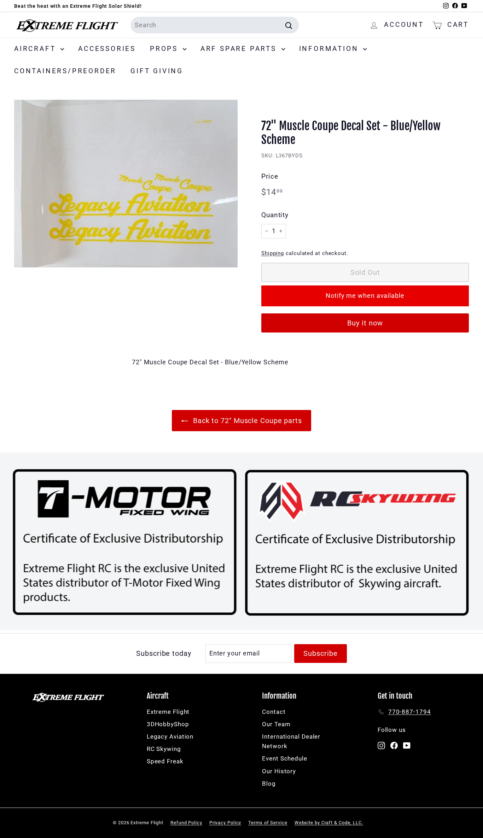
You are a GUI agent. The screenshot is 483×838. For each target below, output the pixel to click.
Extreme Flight (168, 711)
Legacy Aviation (170, 736)
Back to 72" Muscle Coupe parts (246, 420)
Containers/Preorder (65, 71)
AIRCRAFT (36, 49)
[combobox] (215, 25)
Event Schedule (284, 758)
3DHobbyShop (168, 724)
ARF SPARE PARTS (240, 49)
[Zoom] (126, 183)
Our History (279, 771)
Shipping (272, 253)
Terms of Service (267, 822)
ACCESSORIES (107, 49)
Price (269, 176)
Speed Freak (165, 761)
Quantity (275, 215)
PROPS (165, 49)
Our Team (276, 724)
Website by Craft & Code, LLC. (329, 822)
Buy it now (365, 323)
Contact (273, 711)
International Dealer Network (291, 741)
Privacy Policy (225, 822)
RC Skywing (164, 748)
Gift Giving (156, 71)
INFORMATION (330, 49)
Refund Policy (186, 822)
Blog (269, 783)
